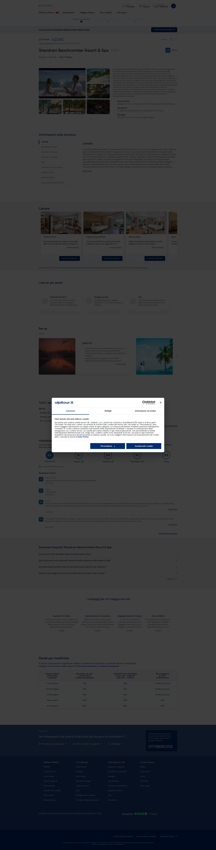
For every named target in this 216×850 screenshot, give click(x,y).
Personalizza (106, 446)
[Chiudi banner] (161, 403)
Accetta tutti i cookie (144, 446)
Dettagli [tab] (108, 411)
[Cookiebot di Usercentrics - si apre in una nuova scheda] (144, 403)
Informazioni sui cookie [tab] (145, 411)
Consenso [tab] (70, 411)
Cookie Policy (82, 437)
